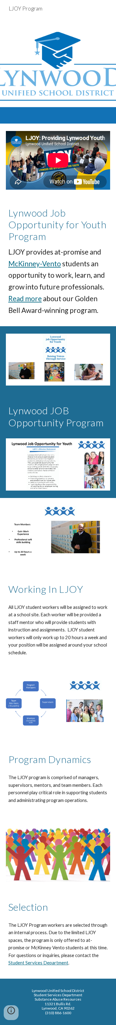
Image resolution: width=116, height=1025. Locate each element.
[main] (58, 262)
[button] (11, 1012)
